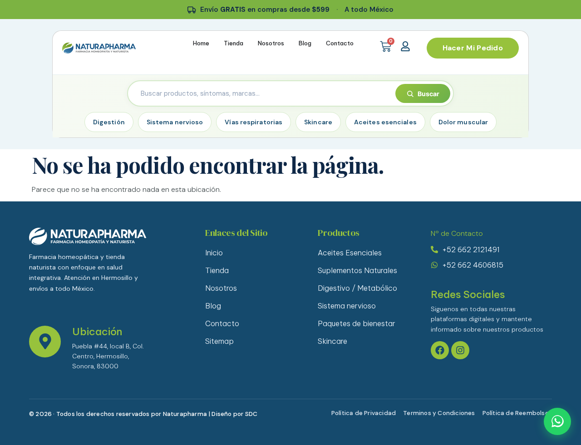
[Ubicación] (45, 341)
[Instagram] (460, 350)
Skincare (318, 122)
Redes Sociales (468, 294)
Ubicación (97, 331)
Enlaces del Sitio (236, 232)
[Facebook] (440, 350)
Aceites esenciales (385, 122)
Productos (338, 232)
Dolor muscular (463, 122)
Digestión (109, 122)
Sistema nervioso (175, 122)
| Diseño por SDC (233, 414)
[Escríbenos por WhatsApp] (557, 421)
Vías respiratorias (253, 122)
